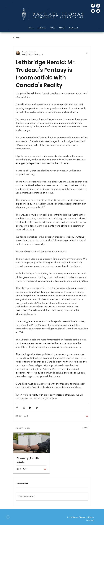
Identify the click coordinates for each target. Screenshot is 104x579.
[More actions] (86, 53)
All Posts (16, 37)
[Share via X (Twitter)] (23, 407)
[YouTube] (93, 11)
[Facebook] (93, 6)
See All (85, 427)
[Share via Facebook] (17, 407)
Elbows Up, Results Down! (28, 460)
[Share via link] (37, 407)
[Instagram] (98, 6)
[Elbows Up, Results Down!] (31, 443)
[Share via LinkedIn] (30, 407)
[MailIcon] (98, 11)
